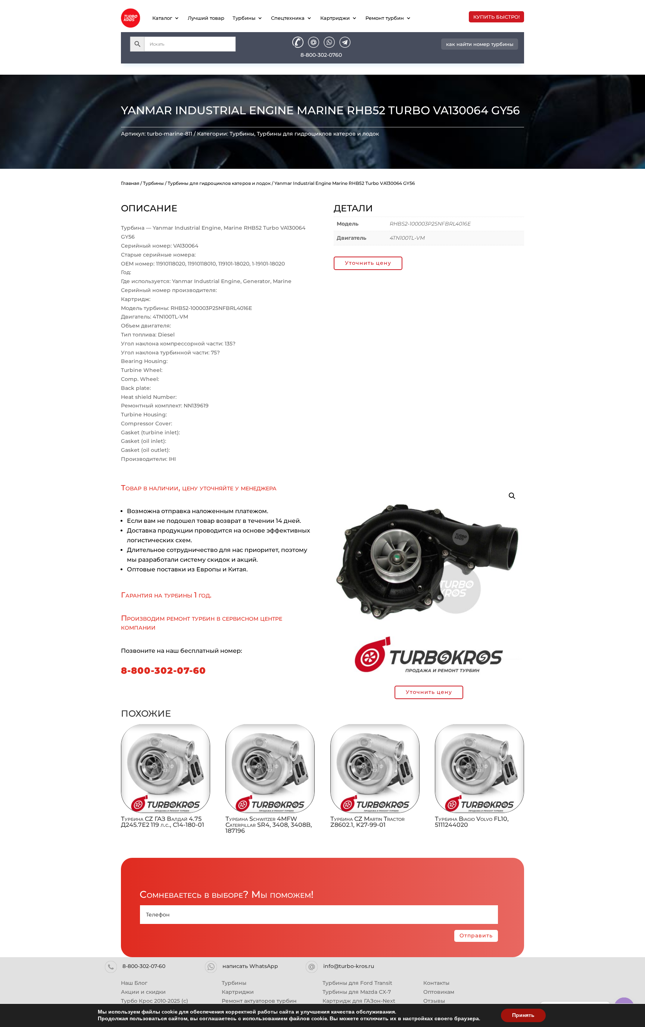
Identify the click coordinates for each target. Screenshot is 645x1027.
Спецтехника (288, 18)
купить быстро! (496, 17)
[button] (512, 496)
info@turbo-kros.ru (348, 966)
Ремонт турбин (384, 18)
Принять (523, 1015)
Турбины (244, 18)
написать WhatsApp (250, 966)
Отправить (476, 935)
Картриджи (335, 18)
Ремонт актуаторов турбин (259, 1000)
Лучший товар (206, 18)
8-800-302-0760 (321, 55)
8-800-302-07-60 (163, 670)
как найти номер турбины (479, 44)
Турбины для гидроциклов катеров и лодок (318, 133)
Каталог (162, 18)
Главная (130, 183)
